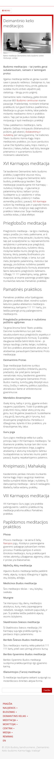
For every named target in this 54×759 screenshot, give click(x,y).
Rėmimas (8, 736)
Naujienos (9, 707)
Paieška (47, 690)
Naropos (8, 543)
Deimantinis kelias (15, 716)
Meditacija (9, 720)
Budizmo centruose (27, 100)
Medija (7, 732)
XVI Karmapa (39, 201)
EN (4, 740)
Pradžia (7, 703)
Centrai (8, 728)
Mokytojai (9, 724)
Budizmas (9, 711)
